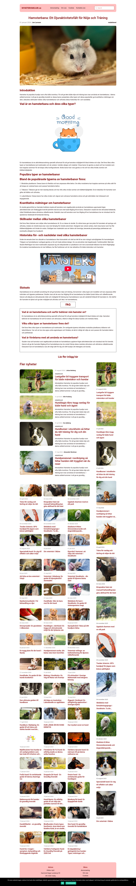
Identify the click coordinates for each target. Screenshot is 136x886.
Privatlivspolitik (71, 883)
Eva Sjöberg (67, 423)
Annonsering (54, 8)
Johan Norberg (71, 370)
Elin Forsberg (67, 396)
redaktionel (112, 22)
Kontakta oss (80, 8)
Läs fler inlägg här (68, 356)
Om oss (64, 8)
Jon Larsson (36, 22)
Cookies (71, 8)
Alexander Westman (70, 452)
